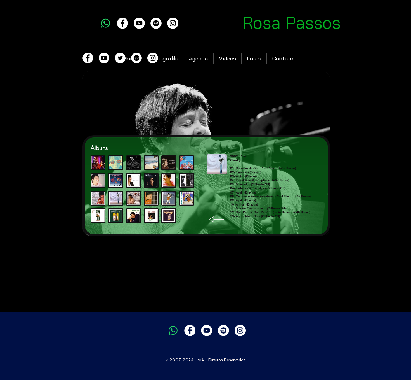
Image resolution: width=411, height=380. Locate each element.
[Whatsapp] (105, 23)
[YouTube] (139, 23)
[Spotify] (156, 23)
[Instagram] (172, 23)
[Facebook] (122, 23)
